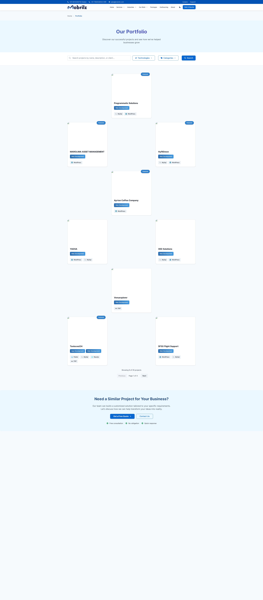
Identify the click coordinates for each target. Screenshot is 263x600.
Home (112, 7)
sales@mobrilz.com (117, 2)
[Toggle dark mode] (180, 7)
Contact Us (145, 416)
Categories (168, 58)
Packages (153, 7)
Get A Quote (189, 7)
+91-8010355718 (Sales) (77, 2)
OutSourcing (164, 7)
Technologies (144, 58)
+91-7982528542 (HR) (98, 2)
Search (190, 58)
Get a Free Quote (121, 416)
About (173, 7)
